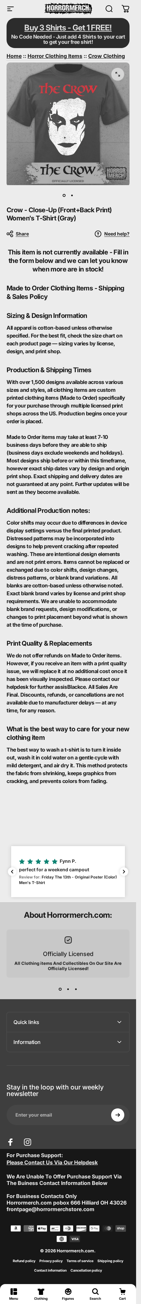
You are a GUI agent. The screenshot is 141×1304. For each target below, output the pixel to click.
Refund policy (24, 1261)
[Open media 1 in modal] (117, 74)
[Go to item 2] (72, 196)
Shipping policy (110, 1261)
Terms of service (80, 1261)
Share (22, 233)
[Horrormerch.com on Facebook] (10, 1142)
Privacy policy (51, 1261)
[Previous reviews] (12, 871)
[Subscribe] (117, 1114)
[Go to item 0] (64, 196)
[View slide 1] (60, 989)
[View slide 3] (76, 989)
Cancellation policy (86, 1270)
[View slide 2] (68, 989)
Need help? (117, 233)
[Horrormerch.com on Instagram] (27, 1142)
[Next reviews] (124, 871)
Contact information (50, 1270)
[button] (68, 871)
